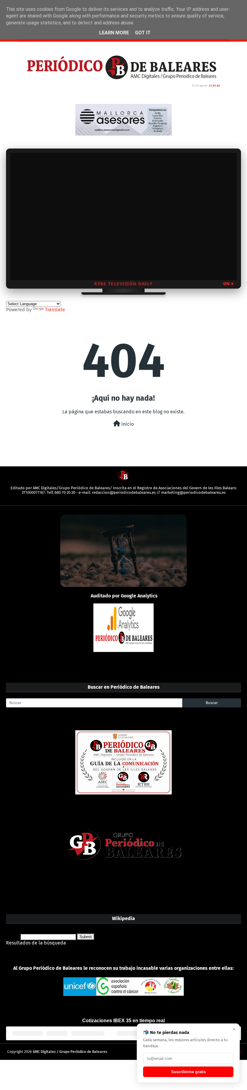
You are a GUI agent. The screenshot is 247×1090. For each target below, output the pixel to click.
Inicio (127, 424)
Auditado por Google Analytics (124, 596)
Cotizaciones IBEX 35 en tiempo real (123, 1020)
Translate (55, 309)
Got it (143, 33)
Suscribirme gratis (188, 1072)
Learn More (114, 33)
